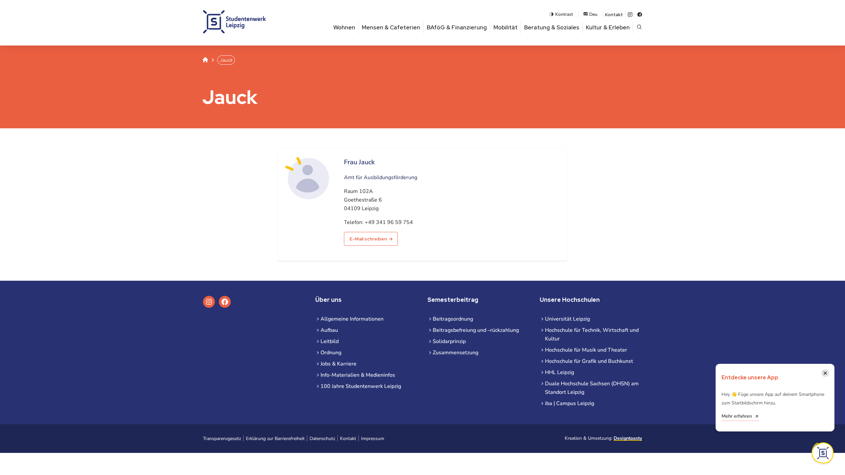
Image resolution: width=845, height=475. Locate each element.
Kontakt (614, 14)
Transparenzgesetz (222, 438)
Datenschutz (322, 438)
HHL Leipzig (559, 372)
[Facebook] (639, 14)
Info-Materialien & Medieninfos (358, 375)
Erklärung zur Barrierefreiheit (275, 438)
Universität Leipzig (567, 319)
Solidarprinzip (449, 341)
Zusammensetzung (455, 352)
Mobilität (505, 27)
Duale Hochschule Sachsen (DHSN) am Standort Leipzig (592, 388)
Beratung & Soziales (551, 27)
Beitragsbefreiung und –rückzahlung (476, 330)
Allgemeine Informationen (352, 319)
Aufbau (329, 330)
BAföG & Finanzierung (457, 27)
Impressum (372, 438)
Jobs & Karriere (338, 363)
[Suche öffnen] (639, 27)
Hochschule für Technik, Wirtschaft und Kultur (592, 334)
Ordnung (331, 352)
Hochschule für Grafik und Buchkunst (589, 361)
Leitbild (330, 341)
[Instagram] (630, 14)
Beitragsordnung (453, 319)
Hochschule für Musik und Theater (586, 350)
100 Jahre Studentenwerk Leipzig (361, 386)
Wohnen (344, 27)
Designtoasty (628, 438)
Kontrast (564, 14)
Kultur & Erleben (608, 27)
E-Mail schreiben (368, 239)
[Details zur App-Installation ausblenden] (822, 452)
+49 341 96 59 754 (389, 222)
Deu (593, 14)
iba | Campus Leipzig (569, 403)
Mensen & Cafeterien (391, 27)
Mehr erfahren (737, 416)
